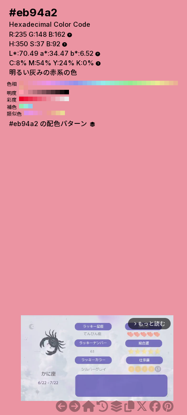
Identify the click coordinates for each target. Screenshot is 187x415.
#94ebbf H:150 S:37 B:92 (116, 83)
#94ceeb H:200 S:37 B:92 (94, 83)
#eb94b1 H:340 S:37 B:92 (30, 83)
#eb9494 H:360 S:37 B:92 (21, 83)
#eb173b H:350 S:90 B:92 (26, 99)
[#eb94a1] (61, 406)
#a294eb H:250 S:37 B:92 (71, 83)
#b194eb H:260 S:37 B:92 (66, 83)
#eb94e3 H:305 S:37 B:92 (31, 113)
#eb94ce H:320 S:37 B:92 (39, 83)
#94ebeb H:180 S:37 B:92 (103, 83)
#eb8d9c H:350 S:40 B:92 (48, 99)
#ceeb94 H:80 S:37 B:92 (148, 83)
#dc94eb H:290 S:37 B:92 (53, 83)
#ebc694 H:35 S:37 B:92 (58, 113)
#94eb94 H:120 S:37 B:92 (130, 83)
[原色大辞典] (88, 406)
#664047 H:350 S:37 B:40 (48, 92)
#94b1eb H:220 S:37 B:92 (85, 83)
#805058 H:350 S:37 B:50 (44, 92)
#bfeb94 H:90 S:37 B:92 (144, 83)
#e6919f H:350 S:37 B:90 (26, 92)
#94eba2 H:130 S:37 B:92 (125, 83)
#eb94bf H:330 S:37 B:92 (35, 83)
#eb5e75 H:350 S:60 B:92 (39, 99)
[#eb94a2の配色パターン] (116, 406)
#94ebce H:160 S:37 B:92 (112, 83)
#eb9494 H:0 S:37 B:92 (26, 87)
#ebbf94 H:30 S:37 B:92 (171, 83)
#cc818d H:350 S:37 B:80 (30, 92)
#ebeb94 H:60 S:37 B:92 (157, 83)
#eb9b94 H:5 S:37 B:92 (49, 113)
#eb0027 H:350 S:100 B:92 (21, 99)
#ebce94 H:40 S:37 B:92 (166, 83)
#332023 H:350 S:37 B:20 (57, 92)
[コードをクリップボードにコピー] (129, 406)
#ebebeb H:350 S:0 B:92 (66, 99)
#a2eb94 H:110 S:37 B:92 (135, 83)
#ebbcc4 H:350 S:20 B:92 (57, 99)
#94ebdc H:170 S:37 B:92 (107, 83)
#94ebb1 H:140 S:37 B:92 (121, 83)
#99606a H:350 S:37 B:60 (39, 92)
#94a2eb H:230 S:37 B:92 (80, 83)
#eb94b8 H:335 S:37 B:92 (40, 113)
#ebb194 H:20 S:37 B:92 (175, 83)
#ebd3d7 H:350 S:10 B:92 (62, 99)
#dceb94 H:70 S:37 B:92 (153, 83)
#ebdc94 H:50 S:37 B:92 (162, 83)
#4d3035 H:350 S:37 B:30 (53, 92)
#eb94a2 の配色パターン (49, 124)
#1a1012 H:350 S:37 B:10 (62, 92)
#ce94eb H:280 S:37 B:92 (57, 83)
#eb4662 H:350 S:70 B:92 (35, 99)
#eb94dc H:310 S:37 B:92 (44, 83)
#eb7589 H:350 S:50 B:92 (44, 99)
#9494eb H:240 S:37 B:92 (76, 83)
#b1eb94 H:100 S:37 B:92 (139, 83)
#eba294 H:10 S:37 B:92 (21, 87)
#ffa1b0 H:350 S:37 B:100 (21, 92)
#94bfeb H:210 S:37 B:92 (89, 83)
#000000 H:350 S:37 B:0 (66, 92)
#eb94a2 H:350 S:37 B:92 (26, 83)
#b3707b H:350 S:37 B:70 (35, 92)
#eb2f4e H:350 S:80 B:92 (30, 99)
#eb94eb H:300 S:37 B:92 (48, 83)
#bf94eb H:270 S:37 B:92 (62, 83)
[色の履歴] (102, 406)
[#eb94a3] (74, 406)
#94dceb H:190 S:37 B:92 (98, 83)
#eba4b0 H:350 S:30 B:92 (53, 99)
